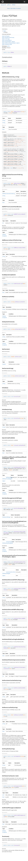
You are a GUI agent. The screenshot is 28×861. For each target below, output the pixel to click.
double (4, 364)
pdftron (9, 4)
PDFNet (13, 4)
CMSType (8, 517)
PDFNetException (4, 235)
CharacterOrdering (10, 193)
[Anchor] (1, 57)
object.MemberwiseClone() (8, 37)
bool (3, 129)
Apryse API (3, 4)
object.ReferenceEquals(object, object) (10, 43)
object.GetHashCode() (7, 44)
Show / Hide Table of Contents (14, 8)
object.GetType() (5, 36)
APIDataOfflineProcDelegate (9, 478)
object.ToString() (5, 38)
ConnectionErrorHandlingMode (10, 542)
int (3, 223)
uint (3, 795)
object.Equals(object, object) (8, 41)
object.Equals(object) (6, 40)
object (4, 31)
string (3, 120)
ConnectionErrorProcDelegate (10, 572)
